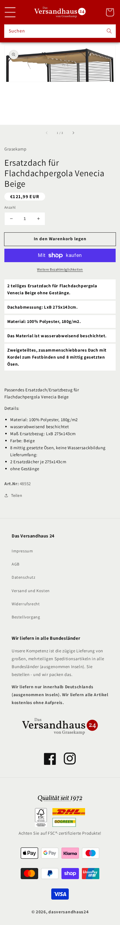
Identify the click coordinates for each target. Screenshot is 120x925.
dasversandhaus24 (68, 911)
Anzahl (9, 207)
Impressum (22, 551)
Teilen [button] (16, 495)
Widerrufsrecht (26, 603)
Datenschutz (24, 577)
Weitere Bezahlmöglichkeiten (60, 269)
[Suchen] (109, 31)
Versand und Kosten (31, 590)
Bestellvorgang (26, 617)
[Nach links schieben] (46, 132)
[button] (10, 12)
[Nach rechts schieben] (73, 132)
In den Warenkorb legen (60, 238)
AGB (16, 564)
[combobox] (60, 31)
